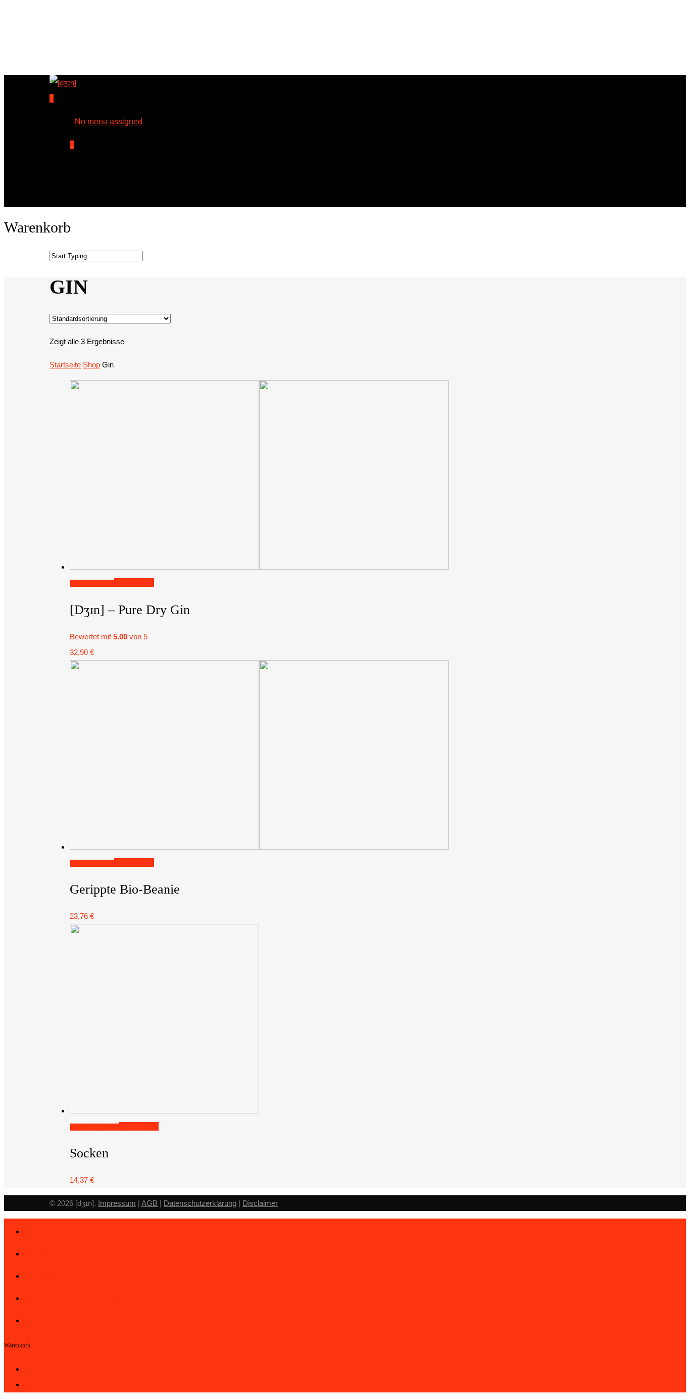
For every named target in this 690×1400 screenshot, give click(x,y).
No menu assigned (108, 121)
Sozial (42, 1274)
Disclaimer (260, 1203)
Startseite (65, 364)
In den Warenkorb (92, 583)
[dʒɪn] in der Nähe (75, 1296)
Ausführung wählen (94, 1127)
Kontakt (46, 1318)
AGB (149, 1203)
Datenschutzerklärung (200, 1203)
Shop (91, 364)
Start (38, 1229)
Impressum (117, 1203)
